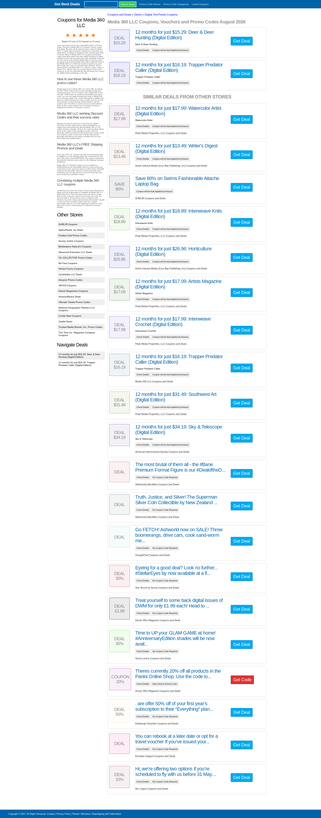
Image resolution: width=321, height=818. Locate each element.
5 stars (93, 35)
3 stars (81, 35)
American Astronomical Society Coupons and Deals (162, 451)
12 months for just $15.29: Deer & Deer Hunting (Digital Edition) (79, 355)
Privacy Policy (64, 814)
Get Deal (241, 41)
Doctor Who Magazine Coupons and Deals (157, 620)
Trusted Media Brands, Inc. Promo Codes (80, 327)
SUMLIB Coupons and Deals (150, 198)
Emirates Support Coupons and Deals (155, 756)
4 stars (87, 35)
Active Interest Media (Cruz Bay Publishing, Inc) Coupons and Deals (171, 165)
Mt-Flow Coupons (68, 263)
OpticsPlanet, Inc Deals (71, 230)
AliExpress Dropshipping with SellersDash (101, 814)
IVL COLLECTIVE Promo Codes (75, 257)
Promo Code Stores (149, 4)
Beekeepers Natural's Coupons (75, 246)
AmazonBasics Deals (70, 296)
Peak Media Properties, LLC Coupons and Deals (161, 133)
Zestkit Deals (65, 321)
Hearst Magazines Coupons (73, 291)
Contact (51, 814)
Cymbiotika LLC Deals (70, 274)
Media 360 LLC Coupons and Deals (154, 381)
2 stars (74, 35)
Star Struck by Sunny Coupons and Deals (157, 587)
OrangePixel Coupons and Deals (152, 555)
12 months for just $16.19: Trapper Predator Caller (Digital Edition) (77, 363)
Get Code (242, 679)
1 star (68, 35)
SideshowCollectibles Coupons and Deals (157, 484)
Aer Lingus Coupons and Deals (151, 788)
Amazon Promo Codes (70, 280)
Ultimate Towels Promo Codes (74, 302)
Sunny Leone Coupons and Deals (153, 658)
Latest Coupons (200, 4)
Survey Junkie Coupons (71, 241)
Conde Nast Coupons (70, 315)
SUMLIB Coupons (68, 224)
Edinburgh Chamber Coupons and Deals (156, 723)
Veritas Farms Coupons (71, 268)
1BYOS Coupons (67, 285)
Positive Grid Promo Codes (73, 235)
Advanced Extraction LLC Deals (75, 252)
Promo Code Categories (176, 4)
